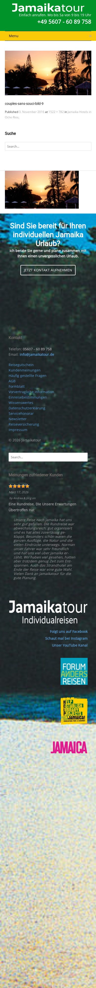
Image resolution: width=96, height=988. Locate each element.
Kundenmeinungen (25, 370)
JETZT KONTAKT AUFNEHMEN (48, 270)
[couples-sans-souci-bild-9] (48, 73)
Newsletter (18, 419)
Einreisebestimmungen (28, 397)
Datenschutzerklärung (27, 408)
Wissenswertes (21, 402)
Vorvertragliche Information (31, 391)
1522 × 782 (56, 112)
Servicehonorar (21, 413)
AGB (12, 381)
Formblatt (17, 386)
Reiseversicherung (24, 424)
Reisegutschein (21, 364)
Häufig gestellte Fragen (28, 375)
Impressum (18, 429)
